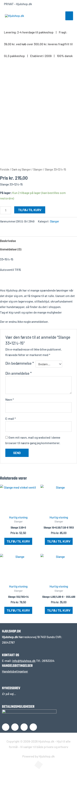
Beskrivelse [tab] (8, 241)
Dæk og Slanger (21, 169)
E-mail (10, 418)
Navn (9, 399)
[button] (9, 775)
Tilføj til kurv (29, 210)
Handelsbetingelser (15, 671)
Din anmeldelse (18, 373)
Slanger (37, 169)
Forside (4, 169)
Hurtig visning (18, 517)
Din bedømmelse (19, 363)
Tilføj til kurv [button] (18, 541)
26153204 (48, 660)
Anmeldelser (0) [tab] (10, 249)
